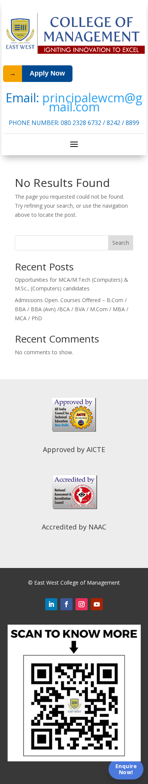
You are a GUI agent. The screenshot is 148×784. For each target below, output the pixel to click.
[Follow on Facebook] (66, 604)
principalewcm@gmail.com (92, 102)
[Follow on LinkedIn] (51, 604)
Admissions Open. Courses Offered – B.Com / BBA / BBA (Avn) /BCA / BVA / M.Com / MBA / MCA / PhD (71, 309)
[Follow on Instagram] (82, 604)
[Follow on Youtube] (97, 604)
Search (120, 242)
